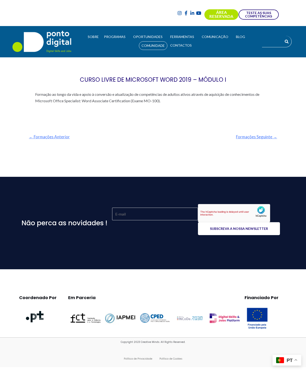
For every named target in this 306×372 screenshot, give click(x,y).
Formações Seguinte (256, 136)
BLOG (240, 37)
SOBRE (93, 37)
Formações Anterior (49, 136)
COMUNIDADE (153, 45)
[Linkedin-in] (192, 13)
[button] (116, 37)
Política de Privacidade (138, 359)
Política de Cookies (170, 359)
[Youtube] (199, 13)
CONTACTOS (181, 45)
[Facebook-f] (186, 13)
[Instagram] (179, 13)
